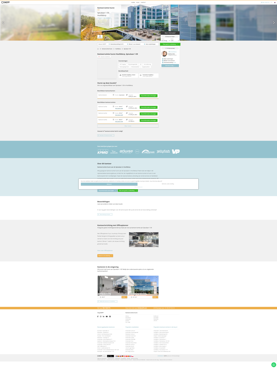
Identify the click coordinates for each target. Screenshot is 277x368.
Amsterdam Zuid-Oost (131, 336)
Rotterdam (156, 319)
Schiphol (160, 336)
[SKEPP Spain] (129, 356)
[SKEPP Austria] (125, 356)
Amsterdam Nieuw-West (131, 343)
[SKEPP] (5, 2)
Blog (137, 2)
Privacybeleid (123, 358)
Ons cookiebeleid (138, 187)
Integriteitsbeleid (111, 358)
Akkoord (109, 184)
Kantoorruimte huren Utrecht (126, 359)
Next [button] (274, 22)
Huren (133, 2)
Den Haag (128, 322)
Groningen (156, 317)
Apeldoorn (106, 341)
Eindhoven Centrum (130, 344)
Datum (162, 39)
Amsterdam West (129, 349)
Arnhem (127, 320)
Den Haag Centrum (130, 351)
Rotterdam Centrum (130, 334)
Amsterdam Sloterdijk (130, 339)
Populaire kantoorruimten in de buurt (165, 327)
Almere (127, 316)
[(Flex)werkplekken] (98, 297)
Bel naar (103, 308)
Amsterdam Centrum (130, 330)
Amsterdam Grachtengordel (132, 332)
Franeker (104, 336)
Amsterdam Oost (129, 341)
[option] (138, 23)
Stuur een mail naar (136, 308)
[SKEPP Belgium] (119, 356)
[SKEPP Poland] (133, 356)
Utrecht (155, 320)
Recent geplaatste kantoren (106, 327)
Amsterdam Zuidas (130, 337)
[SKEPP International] (121, 356)
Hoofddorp (118, 49)
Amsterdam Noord (130, 346)
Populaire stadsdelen (132, 327)
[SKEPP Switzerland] (127, 356)
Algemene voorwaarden (102, 358)
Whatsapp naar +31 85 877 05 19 (164, 308)
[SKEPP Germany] (123, 356)
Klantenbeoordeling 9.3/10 (103, 44)
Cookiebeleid (117, 358)
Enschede (103, 330)
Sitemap (128, 358)
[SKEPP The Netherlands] (117, 356)
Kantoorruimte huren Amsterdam (113, 359)
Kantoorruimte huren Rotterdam (139, 359)
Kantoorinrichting (134, 358)
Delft (101, 346)
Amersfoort (128, 317)
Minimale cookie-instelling (168, 184)
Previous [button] (3, 22)
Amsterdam (128, 319)
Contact (143, 2)
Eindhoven (156, 316)
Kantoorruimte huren (107, 49)
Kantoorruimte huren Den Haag (152, 359)
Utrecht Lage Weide (130, 348)
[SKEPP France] (131, 356)
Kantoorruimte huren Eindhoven (166, 359)
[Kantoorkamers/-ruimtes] (100, 297)
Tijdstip (172, 39)
